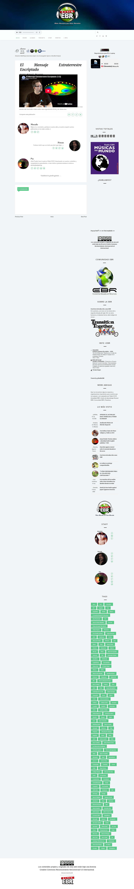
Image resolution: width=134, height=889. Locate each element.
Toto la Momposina (111, 750)
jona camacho (103, 721)
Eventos (58, 38)
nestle (107, 822)
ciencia (95, 648)
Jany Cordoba (96, 742)
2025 (94, 739)
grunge (103, 793)
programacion (103, 830)
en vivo (110, 622)
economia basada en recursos (100, 615)
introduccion (107, 808)
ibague (103, 717)
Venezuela (95, 695)
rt (112, 837)
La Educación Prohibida (99, 746)
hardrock (95, 801)
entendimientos (97, 782)
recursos (95, 833)
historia (107, 640)
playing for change (107, 731)
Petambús (95, 350)
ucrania (95, 848)
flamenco (106, 629)
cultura (95, 702)
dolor (94, 775)
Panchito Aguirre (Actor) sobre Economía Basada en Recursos (108, 449)
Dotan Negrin (96, 629)
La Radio (32, 38)
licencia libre (96, 815)
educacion (95, 666)
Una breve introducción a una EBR (101, 309)
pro (105, 619)
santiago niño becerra (98, 841)
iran (94, 721)
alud (103, 757)
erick (94, 710)
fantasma (104, 790)
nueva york (104, 826)
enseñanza (106, 779)
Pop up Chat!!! (95, 231)
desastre (114, 702)
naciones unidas (97, 822)
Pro (32, 159)
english (103, 706)
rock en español (112, 651)
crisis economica (104, 699)
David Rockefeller (110, 688)
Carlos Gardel (103, 739)
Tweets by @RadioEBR (97, 378)
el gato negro (106, 666)
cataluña (105, 764)
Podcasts (42, 38)
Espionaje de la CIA (98, 691)
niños (102, 651)
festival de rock (109, 713)
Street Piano (110, 644)
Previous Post (19, 216)
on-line (114, 826)
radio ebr (113, 677)
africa (110, 695)
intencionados (96, 808)
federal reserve (97, 713)
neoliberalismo (111, 673)
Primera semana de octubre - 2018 (103, 351)
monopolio (112, 819)
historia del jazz (97, 804)
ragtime (95, 735)
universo (95, 655)
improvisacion (110, 633)
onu (111, 728)
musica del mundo (97, 673)
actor (103, 695)
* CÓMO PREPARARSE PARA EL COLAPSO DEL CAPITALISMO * (108, 473)
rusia (102, 735)
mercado (95, 819)
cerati (113, 764)
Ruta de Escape (97, 360)
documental (106, 662)
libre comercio (107, 812)
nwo (101, 644)
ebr (94, 608)
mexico (103, 819)
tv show (108, 844)
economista (103, 775)
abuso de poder (97, 640)
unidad (103, 848)
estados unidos (103, 710)
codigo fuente (96, 771)
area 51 (94, 761)
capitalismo (96, 662)
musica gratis (107, 724)
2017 (94, 637)
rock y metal (96, 684)
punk (113, 830)
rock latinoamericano (105, 680)
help (103, 801)
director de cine (108, 771)
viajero (106, 684)
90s (102, 655)
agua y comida (104, 753)
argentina (95, 611)
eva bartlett (105, 786)
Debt (112, 739)
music (94, 644)
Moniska (34, 125)
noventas (95, 826)
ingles (110, 717)
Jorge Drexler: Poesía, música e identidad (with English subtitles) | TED (108, 441)
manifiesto (107, 815)
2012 (113, 684)
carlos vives (104, 761)
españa (101, 608)
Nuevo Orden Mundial (98, 622)
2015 (94, 688)
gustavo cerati (108, 797)
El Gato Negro (97, 370)
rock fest (95, 837)
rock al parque (105, 833)
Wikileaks (104, 659)
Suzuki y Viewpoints (99, 361)
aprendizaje (112, 757)
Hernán (61, 143)
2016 (101, 688)
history (95, 670)
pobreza (95, 677)
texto (110, 735)
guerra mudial (96, 797)
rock (94, 604)
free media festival (98, 633)
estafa (106, 782)
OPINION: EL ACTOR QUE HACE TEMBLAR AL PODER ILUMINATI (108, 416)
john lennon (96, 812)
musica (111, 611)
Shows (25, 38)
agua (94, 753)
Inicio (18, 38)
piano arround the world (99, 626)
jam (115, 640)
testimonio (111, 841)
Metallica (95, 659)
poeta (94, 830)
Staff (50, 38)
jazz (101, 604)
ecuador (95, 706)
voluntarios (112, 848)
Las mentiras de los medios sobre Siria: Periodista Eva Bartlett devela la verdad (107, 481)
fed (112, 790)
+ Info (66, 38)
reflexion (101, 637)
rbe (94, 680)
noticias (103, 728)
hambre (95, 717)
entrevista (112, 706)
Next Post (84, 216)
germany (95, 793)
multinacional (96, 724)
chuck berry (103, 768)
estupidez (95, 786)
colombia (108, 604)
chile (94, 768)
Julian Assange (111, 691)
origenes (95, 731)
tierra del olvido (97, 844)
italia (102, 670)
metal (103, 611)
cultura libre (104, 702)
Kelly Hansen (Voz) (109, 742)
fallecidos (95, 790)
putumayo (104, 677)
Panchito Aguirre (97, 750)
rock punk (104, 837)
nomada (95, 728)
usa (108, 608)
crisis (94, 699)
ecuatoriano (96, 779)
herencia (111, 801)
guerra (112, 648)
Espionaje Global (112, 655)
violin (110, 637)
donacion (103, 648)
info (107, 804)
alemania (95, 757)
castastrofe (95, 764)
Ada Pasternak (96, 619)
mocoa (94, 651)
